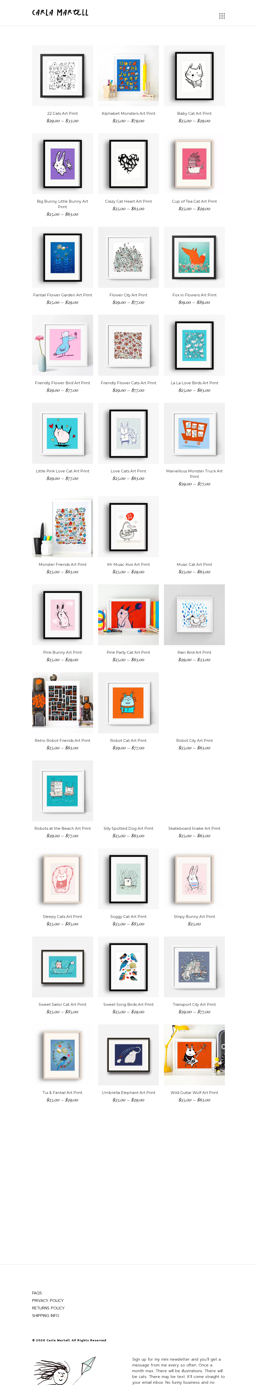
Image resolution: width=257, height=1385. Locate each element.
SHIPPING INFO (45, 1316)
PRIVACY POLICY (48, 1301)
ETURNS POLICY (50, 1308)
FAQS (37, 1293)
